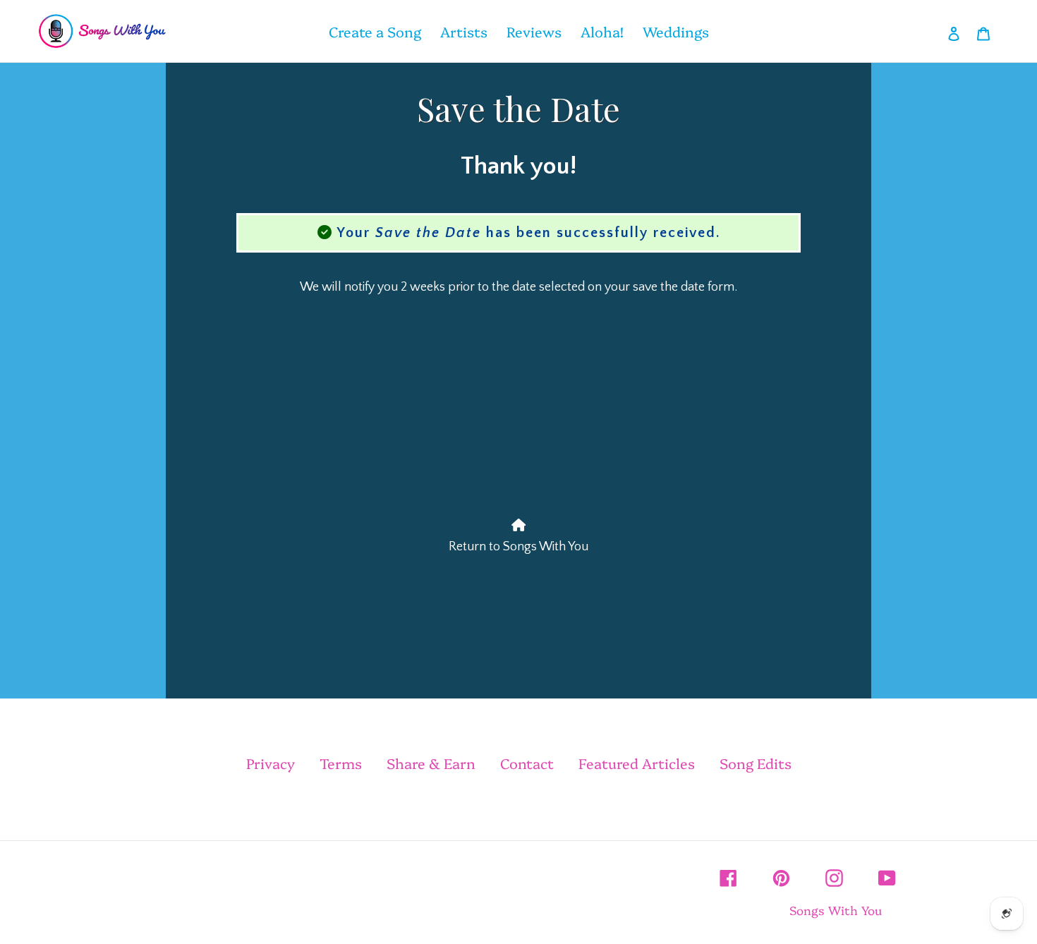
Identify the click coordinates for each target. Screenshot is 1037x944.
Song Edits (756, 763)
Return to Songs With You (518, 547)
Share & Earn (431, 763)
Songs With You (835, 910)
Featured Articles (636, 763)
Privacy (270, 763)
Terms (341, 763)
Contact (527, 763)
